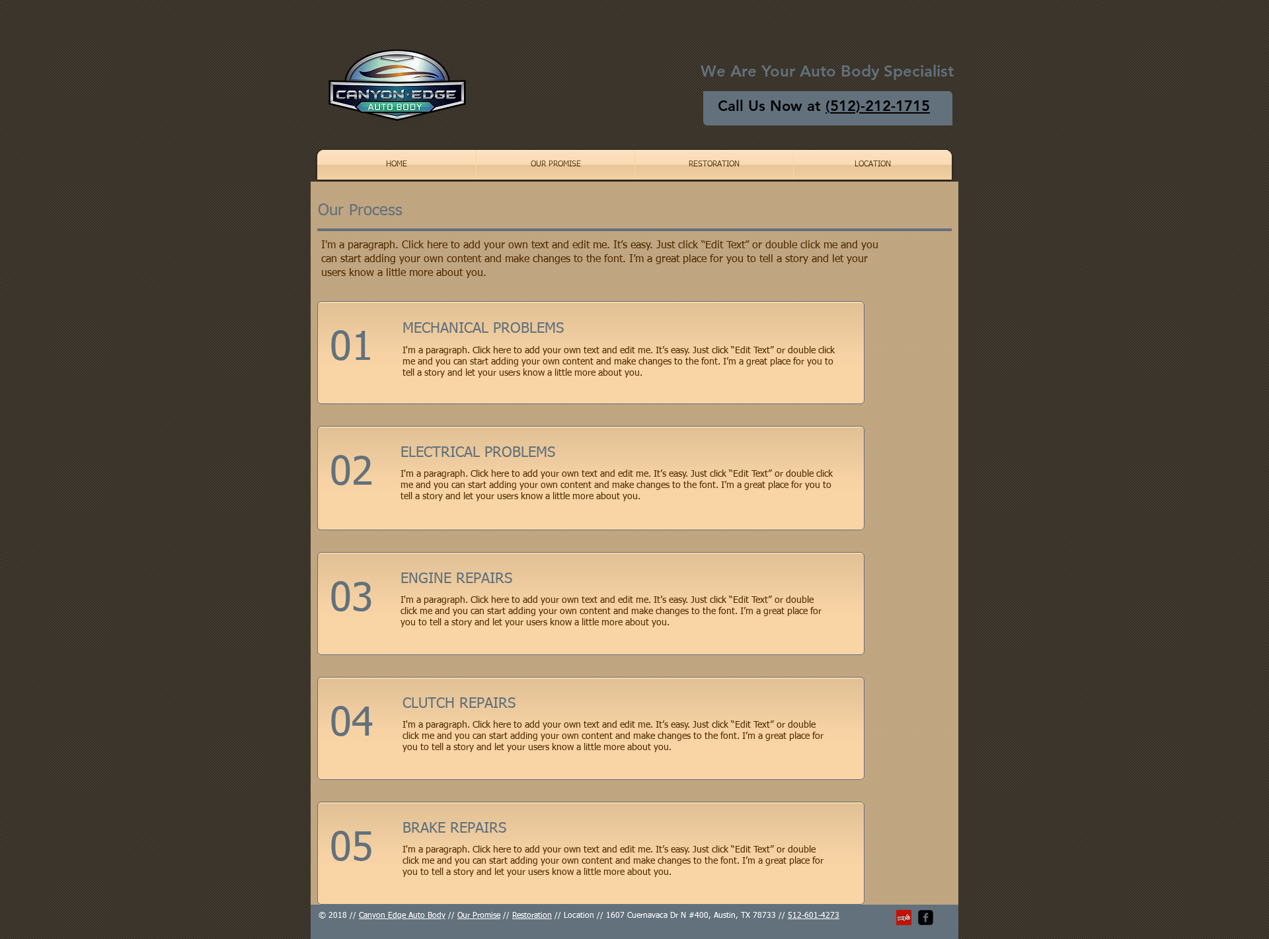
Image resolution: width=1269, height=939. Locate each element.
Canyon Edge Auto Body (402, 916)
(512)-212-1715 (878, 106)
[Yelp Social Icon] (903, 917)
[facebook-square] (925, 917)
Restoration (532, 916)
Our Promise (478, 916)
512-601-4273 (813, 916)
